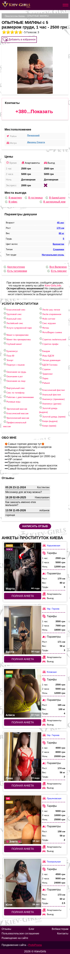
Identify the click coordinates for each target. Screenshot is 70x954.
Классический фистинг (53, 390)
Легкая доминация (51, 360)
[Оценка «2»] (8, 32)
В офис (13, 201)
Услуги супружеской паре (19, 328)
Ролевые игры (13, 402)
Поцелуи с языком (16, 365)
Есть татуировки (17, 271)
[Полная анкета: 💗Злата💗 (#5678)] (22, 819)
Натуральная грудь (53, 254)
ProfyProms (35, 945)
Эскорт (10, 360)
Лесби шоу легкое (51, 309)
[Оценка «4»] (16, 32)
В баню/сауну (57, 197)
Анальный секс (14, 319)
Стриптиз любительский (54, 339)
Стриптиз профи (50, 344)
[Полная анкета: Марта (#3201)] (22, 567)
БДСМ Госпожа (49, 365)
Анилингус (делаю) (51, 404)
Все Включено (58, 267)
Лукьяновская (54, 798)
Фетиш (45, 328)
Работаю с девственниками (20, 397)
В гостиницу (35, 197)
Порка (45, 378)
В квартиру (15, 197)
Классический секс (16, 309)
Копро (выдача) (49, 421)
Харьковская (53, 545)
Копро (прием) (49, 426)
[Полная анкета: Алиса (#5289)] (22, 693)
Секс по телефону (16, 392)
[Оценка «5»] (20, 32)
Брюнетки (58, 244)
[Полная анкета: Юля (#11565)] (22, 883)
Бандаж (46, 351)
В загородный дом (54, 201)
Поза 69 (10, 356)
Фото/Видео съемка (52, 332)
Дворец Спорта (36, 142)
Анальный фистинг (51, 394)
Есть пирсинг (59, 271)
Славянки (58, 249)
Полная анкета (23, 596)
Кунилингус (12, 351)
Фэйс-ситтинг (48, 319)
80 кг (61, 233)
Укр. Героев (53, 608)
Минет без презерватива (19, 339)
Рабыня (46, 383)
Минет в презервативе (17, 335)
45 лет (60, 222)
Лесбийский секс (15, 323)
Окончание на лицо (16, 381)
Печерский (33, 135)
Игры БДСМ (48, 356)
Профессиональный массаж (14, 424)
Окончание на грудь (16, 372)
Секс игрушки (49, 323)
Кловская (52, 672)
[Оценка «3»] (12, 32)
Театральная (54, 861)
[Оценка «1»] (4, 32)
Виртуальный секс (16, 388)
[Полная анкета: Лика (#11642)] (22, 756)
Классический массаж (17, 413)
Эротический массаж (17, 409)
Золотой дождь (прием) (53, 416)
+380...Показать (34, 111)
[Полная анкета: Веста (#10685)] (22, 630)
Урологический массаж (18, 418)
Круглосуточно (16, 267)
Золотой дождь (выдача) (48, 410)
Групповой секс (14, 314)
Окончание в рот (15, 376)
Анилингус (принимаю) (53, 399)
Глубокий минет (14, 344)
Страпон (46, 369)
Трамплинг (47, 374)
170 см (60, 228)
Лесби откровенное (51, 314)
